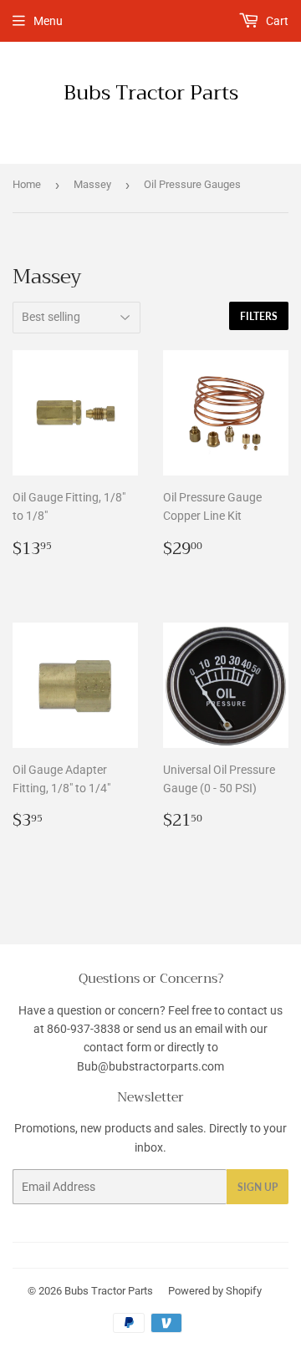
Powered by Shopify (215, 1290)
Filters (259, 316)
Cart (275, 21)
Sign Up (257, 1187)
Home (27, 184)
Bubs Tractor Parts (151, 93)
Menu (48, 21)
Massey (92, 184)
